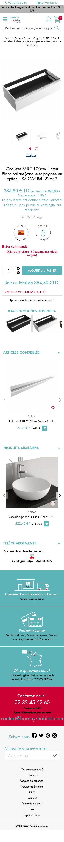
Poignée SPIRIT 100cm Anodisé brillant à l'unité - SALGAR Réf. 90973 (32, 421)
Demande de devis (32, 803)
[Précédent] (4, 399)
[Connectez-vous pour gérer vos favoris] (36, 148)
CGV (32, 792)
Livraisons (32, 775)
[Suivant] (59, 399)
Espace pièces (32, 815)
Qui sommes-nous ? (32, 769)
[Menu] (5, 19)
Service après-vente (32, 786)
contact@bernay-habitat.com (32, 718)
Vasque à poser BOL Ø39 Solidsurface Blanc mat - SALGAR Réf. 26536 (32, 517)
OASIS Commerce (39, 825)
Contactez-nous (49, 2)
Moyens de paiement (32, 781)
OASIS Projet (22, 825)
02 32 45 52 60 (17, 2)
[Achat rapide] (44, 428)
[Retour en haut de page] (57, 831)
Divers (32, 809)
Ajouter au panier (42, 271)
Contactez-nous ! (32, 695)
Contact (32, 798)
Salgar (32, 416)
